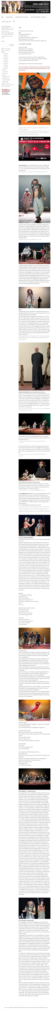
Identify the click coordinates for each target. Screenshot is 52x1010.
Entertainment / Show (38, 17)
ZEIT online (37, 490)
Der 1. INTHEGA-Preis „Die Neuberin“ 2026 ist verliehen (8, 29)
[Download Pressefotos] (14, 21)
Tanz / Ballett (6, 21)
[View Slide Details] (26, 7)
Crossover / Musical (21, 17)
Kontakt (46, 1007)
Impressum (6, 1007)
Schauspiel (9, 17)
